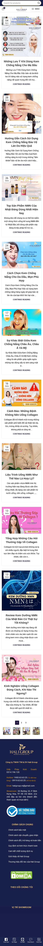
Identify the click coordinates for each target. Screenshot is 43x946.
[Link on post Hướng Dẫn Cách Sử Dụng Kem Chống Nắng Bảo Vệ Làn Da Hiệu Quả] (21, 114)
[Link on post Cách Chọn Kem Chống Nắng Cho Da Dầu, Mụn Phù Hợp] (21, 255)
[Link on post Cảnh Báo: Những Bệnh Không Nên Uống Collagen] (21, 393)
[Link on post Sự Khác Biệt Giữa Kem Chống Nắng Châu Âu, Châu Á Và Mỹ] (21, 322)
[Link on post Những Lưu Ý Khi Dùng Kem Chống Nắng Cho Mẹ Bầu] (21, 37)
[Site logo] (21, 8)
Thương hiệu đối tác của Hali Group (24, 862)
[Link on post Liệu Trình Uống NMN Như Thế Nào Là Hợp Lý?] (21, 456)
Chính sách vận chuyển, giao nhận (23, 835)
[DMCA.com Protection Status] (21, 875)
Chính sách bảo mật (17, 830)
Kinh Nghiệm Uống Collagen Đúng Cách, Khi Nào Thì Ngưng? (21, 689)
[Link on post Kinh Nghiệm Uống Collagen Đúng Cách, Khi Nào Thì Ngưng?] (21, 668)
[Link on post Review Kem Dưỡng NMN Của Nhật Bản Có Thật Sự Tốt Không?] (21, 591)
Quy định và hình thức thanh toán (23, 846)
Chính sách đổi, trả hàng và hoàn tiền (24, 840)
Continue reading (21, 84)
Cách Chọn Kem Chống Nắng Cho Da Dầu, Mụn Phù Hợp (21, 277)
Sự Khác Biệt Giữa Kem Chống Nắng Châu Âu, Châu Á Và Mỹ (21, 344)
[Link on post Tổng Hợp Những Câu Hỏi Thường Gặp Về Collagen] (21, 520)
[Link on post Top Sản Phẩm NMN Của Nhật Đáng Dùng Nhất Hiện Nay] (21, 187)
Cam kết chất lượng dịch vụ (20, 851)
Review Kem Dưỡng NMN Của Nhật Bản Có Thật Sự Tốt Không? (21, 619)
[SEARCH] (38, 3)
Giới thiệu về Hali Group (18, 856)
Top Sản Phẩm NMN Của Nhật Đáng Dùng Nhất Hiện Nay (21, 209)
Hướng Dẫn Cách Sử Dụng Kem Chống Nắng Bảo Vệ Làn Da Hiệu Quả (21, 142)
